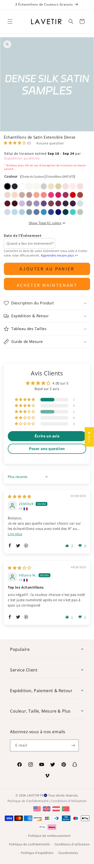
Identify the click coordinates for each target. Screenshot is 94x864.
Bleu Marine (15, 186)
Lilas (22, 203)
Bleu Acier (36, 212)
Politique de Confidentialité (28, 801)
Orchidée (58, 203)
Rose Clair (80, 186)
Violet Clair (36, 203)
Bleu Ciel (22, 212)
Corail (44, 195)
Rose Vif (51, 195)
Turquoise (73, 212)
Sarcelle (65, 212)
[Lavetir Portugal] (66, 808)
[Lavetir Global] (37, 808)
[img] (19, 496)
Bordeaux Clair (7, 203)
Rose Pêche (15, 195)
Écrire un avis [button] (47, 436)
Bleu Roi (58, 212)
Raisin (65, 203)
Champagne (58, 186)
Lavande (7, 212)
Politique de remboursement (49, 836)
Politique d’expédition (37, 853)
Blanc (22, 186)
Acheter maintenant (47, 285)
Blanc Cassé (29, 186)
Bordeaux (15, 203)
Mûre (51, 203)
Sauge (80, 212)
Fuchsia (65, 195)
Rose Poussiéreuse (22, 195)
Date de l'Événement (22, 235)
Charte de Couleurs (32, 176)
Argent (44, 186)
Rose (65, 186)
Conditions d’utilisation (72, 844)
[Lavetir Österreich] (56, 808)
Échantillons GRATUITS (60, 176)
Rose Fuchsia (58, 195)
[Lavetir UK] (47, 808)
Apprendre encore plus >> (59, 255)
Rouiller (80, 195)
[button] (10, 21)
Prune (73, 203)
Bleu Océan (44, 212)
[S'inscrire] (72, 745)
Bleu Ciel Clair (15, 212)
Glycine (29, 203)
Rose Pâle (7, 195)
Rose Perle (73, 186)
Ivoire (36, 186)
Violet (44, 203)
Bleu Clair (80, 203)
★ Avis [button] (89, 436)
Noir (7, 186)
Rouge (73, 195)
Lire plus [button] (15, 533)
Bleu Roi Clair (51, 212)
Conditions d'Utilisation (68, 801)
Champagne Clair (51, 186)
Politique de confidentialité (29, 844)
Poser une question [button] (47, 448)
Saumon (36, 195)
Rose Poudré (29, 195)
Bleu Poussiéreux (29, 212)
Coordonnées (68, 853)
